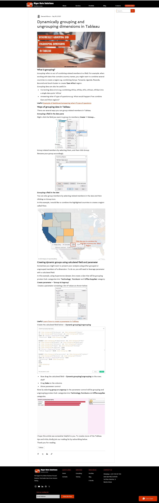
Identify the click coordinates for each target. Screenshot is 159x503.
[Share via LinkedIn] (47, 454)
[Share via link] (51, 454)
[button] (78, 6)
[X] (49, 486)
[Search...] (133, 10)
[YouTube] (39, 486)
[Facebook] (46, 486)
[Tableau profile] (35, 486)
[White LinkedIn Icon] (42, 486)
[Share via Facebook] (38, 454)
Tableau (40, 447)
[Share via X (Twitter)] (42, 454)
